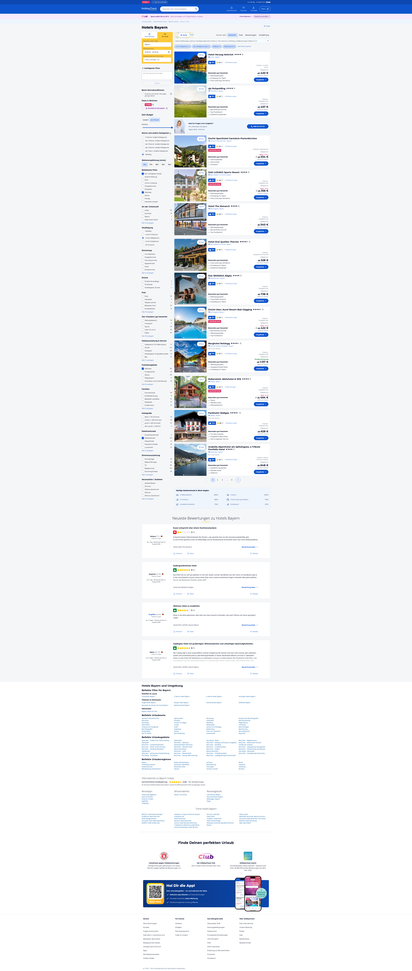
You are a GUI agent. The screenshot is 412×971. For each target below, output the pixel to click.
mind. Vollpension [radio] (152, 241)
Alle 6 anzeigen (147, 408)
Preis (241, 35)
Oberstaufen (178, 718)
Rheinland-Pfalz (179, 767)
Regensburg (243, 723)
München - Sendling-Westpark (153, 749)
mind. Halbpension (182, 46)
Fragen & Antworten (150, 931)
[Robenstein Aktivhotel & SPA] (190, 392)
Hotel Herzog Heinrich (220, 54)
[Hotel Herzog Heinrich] (190, 68)
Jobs (241, 935)
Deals (145, 2)
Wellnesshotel (228, 46)
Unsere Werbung (245, 927)
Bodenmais (210, 729)
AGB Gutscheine (213, 947)
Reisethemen (244, 939)
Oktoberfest (146, 751)
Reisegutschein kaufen (151, 943)
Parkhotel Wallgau (218, 413)
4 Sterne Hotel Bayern (214, 696)
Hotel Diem (211, 816)
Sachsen (209, 762)
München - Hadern (213, 749)
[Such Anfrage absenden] (196, 9)
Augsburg (177, 729)
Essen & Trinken (147, 799)
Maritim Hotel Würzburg (248, 821)
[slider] (172, 127)
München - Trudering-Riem (216, 747)
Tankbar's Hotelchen (214, 819)
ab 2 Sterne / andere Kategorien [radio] (157, 148)
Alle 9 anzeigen (147, 384)
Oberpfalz (145, 743)
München (145, 720)
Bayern (144, 762)
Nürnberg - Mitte (212, 740)
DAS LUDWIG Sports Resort (224, 172)
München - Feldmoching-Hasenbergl (252, 749)
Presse (241, 931)
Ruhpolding (146, 731)
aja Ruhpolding (216, 88)
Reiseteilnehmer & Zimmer (153, 56)
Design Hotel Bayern (181, 702)
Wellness (216, 46)
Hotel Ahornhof (179, 819)
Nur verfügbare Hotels (200, 46)
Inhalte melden (148, 958)
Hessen (176, 769)
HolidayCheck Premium (152, 947)
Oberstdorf (146, 725)
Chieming (242, 725)
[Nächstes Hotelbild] (204, 68)
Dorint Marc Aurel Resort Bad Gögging (230, 309)
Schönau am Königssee (150, 727)
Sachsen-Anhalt (212, 769)
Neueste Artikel (245, 943)
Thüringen (210, 767)
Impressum (211, 958)
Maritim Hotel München (182, 821)
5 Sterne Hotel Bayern (182, 696)
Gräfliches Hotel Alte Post (151, 816)
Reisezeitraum (148, 49)
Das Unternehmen (246, 923)
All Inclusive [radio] (149, 245)
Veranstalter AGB (213, 923)
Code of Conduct (181, 935)
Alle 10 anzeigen (148, 223)
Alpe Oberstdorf (245, 823)
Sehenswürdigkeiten (149, 795)
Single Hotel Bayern (149, 702)
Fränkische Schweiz (246, 745)
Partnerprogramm (182, 931)
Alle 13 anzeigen (148, 336)
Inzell (176, 727)
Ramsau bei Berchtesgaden (248, 718)
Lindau (176, 725)
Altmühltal (178, 740)
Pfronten (177, 720)
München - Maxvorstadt (182, 753)
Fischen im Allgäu (180, 723)
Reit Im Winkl (146, 733)
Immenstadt (210, 733)
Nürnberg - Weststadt (246, 751)
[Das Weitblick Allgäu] (190, 289)
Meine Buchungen (150, 923)
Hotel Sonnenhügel (213, 821)
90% (163, 164)
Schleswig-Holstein (148, 765)
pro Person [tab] (155, 120)
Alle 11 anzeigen (147, 451)
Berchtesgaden (147, 729)
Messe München (212, 751)
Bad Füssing (243, 729)
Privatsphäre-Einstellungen (217, 935)
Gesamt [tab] (146, 120)
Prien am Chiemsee (213, 731)
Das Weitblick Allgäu (220, 275)
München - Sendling (213, 745)
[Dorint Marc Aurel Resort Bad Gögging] (190, 323)
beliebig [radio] (148, 154)
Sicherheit (211, 954)
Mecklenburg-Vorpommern (151, 769)
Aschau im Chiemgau (214, 727)
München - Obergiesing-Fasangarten (252, 747)
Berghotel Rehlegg (219, 343)
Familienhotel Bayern (214, 702)
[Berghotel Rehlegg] (190, 356)
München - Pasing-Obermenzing (185, 755)
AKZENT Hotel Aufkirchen (151, 823)
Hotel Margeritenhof (149, 819)
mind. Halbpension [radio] (152, 238)
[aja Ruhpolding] (190, 101)
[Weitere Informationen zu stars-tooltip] (170, 133)
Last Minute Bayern (214, 795)
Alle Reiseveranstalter (151, 954)
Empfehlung (264, 35)
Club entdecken (245, 16)
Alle (144, 164)
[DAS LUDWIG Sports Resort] (190, 185)
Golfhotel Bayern (245, 702)
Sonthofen (210, 720)
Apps (145, 950)
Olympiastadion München (183, 745)
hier (256, 41)
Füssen (176, 731)
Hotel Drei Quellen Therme (223, 242)
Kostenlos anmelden (261, 16)
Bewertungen (250, 35)
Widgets (178, 927)
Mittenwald (210, 725)
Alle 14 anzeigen (148, 273)
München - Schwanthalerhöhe (153, 745)
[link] (231, 9)
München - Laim (180, 751)
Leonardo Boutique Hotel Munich (186, 827)
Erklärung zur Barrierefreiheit (218, 950)
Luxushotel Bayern (148, 696)
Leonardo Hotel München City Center (252, 819)
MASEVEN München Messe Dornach (252, 816)
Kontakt (250, 2)
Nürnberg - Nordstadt (150, 755)
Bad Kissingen (244, 727)
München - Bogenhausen (248, 740)
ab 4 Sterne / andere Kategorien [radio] (157, 141)
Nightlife (145, 801)
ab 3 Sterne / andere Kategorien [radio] (157, 144)
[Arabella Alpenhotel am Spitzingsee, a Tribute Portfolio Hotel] (190, 460)
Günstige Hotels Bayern (247, 696)
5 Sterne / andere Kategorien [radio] (156, 137)
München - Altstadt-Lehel (183, 747)
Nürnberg (145, 723)
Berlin (241, 762)
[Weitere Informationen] (256, 157)
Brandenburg (211, 765)
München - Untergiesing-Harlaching (252, 753)
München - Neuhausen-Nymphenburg (155, 753)
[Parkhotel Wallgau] (190, 426)
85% (157, 164)
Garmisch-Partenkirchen (150, 718)
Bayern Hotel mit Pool (149, 711)
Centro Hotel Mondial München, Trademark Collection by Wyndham (186, 824)
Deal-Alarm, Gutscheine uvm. (154, 935)
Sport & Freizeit (147, 797)
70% (150, 164)
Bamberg (209, 723)
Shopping (145, 803)
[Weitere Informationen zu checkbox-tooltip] (171, 94)
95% (169, 164)
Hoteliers (178, 923)
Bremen (241, 769)
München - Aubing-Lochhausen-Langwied (221, 743)
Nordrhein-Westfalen (181, 765)
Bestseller (232, 35)
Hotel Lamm (243, 814)
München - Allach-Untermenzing (153, 747)
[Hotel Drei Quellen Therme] (190, 255)
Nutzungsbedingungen (216, 927)
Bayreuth (242, 733)
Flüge (209, 801)
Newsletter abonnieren (151, 939)
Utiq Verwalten (212, 939)
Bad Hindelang (179, 733)
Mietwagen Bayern (213, 799)
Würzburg (210, 718)
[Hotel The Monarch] (190, 219)
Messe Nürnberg (180, 749)
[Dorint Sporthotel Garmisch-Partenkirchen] (190, 151)
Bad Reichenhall (244, 720)
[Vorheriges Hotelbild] (176, 68)
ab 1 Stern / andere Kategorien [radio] (156, 151)
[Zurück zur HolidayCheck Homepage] (149, 9)
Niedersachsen (147, 767)
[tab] (149, 35)
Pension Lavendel (213, 814)
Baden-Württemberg (181, 762)
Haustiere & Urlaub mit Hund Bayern (155, 705)
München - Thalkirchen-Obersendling (155, 740)
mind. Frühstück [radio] (151, 234)
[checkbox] (157, 94)
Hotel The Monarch (219, 206)
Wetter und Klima (180, 795)
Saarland (242, 765)
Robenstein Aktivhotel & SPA (224, 379)
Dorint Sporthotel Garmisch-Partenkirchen (232, 138)
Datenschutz (212, 931)
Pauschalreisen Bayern (215, 797)
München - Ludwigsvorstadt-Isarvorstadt (221, 755)
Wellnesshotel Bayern (182, 705)
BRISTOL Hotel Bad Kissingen (152, 814)
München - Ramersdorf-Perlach (250, 743)
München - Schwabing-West (216, 753)
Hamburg (242, 767)
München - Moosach (181, 743)
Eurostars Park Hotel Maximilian (153, 821)
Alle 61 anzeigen (148, 499)
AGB (209, 943)
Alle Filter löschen (244, 46)
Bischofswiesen (244, 731)
